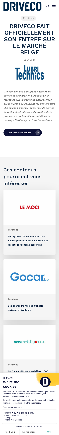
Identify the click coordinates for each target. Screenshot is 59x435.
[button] (54, 6)
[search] (48, 6)
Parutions (28, 18)
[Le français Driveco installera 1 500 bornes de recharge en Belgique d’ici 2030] (29, 357)
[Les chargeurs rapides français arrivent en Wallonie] (29, 289)
